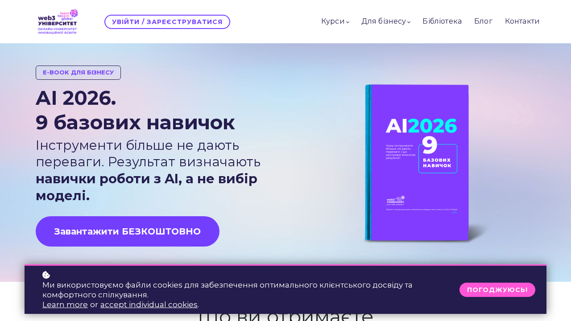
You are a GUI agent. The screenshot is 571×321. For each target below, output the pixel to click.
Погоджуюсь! (497, 290)
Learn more (65, 304)
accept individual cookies (149, 304)
